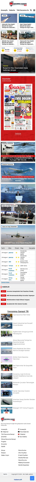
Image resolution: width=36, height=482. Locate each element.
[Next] (33, 105)
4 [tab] (25, 202)
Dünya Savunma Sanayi (8, 439)
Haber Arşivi (5, 455)
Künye (3, 450)
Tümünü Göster (5, 282)
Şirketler (4, 436)
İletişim (3, 453)
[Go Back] (32, 478)
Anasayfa (4, 10)
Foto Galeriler (24, 432)
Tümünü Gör (19, 135)
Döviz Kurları (22, 450)
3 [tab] (18, 202)
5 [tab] (31, 202)
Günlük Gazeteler (23, 465)
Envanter (4, 444)
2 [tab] (11, 202)
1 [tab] (4, 202)
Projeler (3, 441)
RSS (6, 474)
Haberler (12, 10)
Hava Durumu (22, 460)
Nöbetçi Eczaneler (24, 462)
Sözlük (3, 446)
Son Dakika (23, 436)
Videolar (22, 434)
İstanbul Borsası (23, 457)
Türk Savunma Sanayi (24, 10)
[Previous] (3, 105)
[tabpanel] (18, 63)
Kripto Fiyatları (23, 455)
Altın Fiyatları (22, 453)
